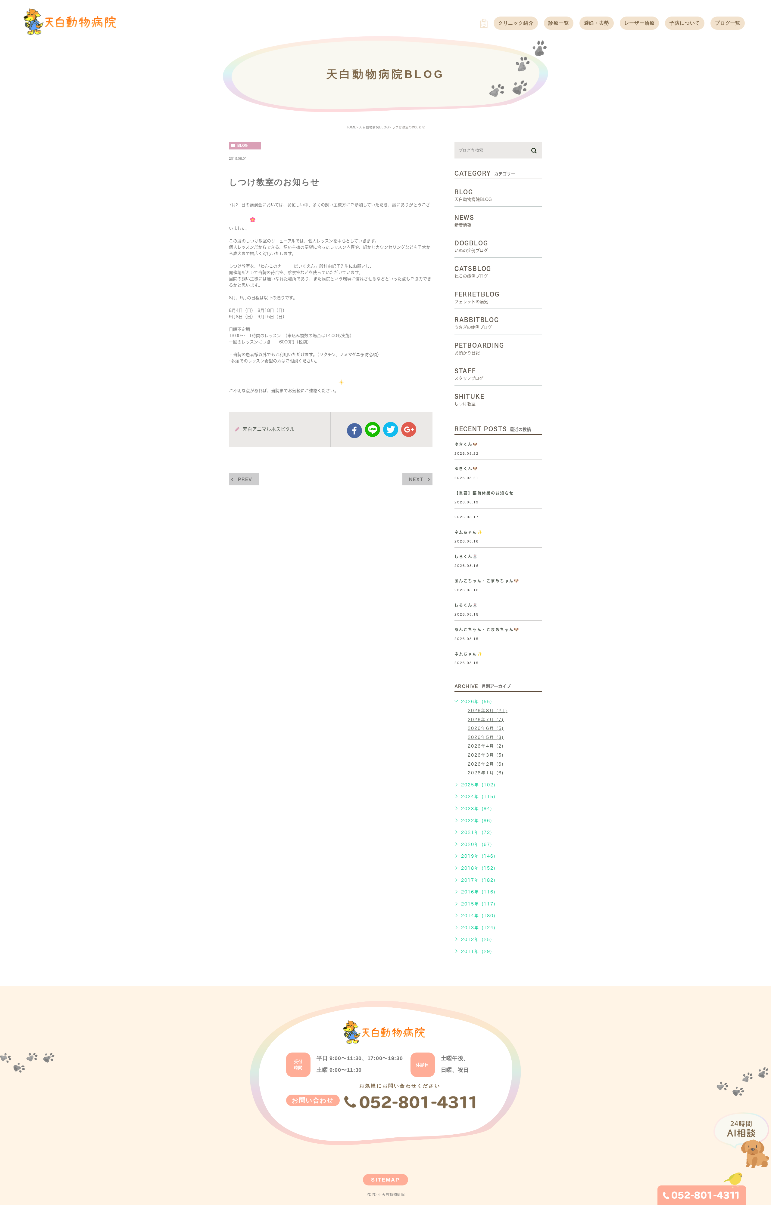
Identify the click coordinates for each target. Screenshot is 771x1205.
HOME (351, 127)
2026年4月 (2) (486, 746)
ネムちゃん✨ (468, 532)
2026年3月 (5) (486, 755)
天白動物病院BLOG (374, 127)
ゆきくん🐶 (466, 444)
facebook (354, 430)
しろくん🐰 (466, 556)
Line (372, 429)
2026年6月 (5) (486, 728)
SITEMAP (385, 1180)
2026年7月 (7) (486, 720)
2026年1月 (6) (486, 773)
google (408, 429)
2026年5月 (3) (486, 737)
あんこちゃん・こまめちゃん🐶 (486, 581)
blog (242, 145)
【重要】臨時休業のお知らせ (484, 493)
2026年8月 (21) (487, 711)
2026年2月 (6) (486, 764)
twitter (390, 429)
